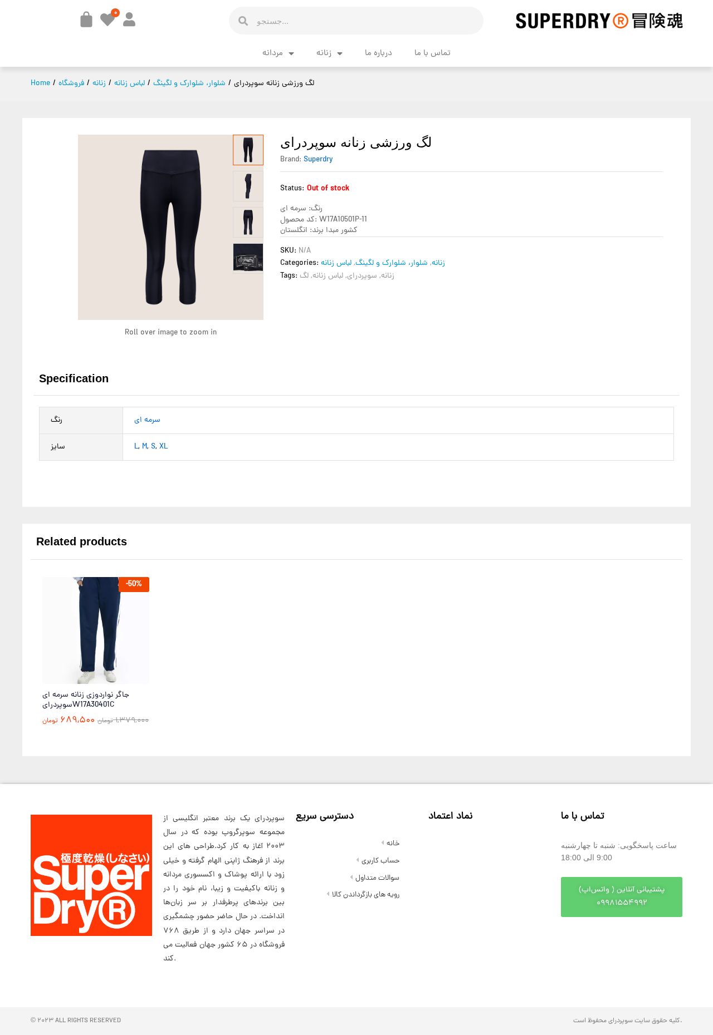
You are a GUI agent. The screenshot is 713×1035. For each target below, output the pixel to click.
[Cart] (86, 19)
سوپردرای (362, 276)
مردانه (272, 53)
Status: (292, 189)
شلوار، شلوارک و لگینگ (391, 263)
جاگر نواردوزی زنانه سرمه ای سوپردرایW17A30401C (85, 701)
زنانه (323, 53)
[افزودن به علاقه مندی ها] (119, 677)
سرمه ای (147, 420)
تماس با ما (432, 53)
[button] (621, 897)
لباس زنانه (336, 263)
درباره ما (378, 53)
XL (163, 447)
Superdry (318, 160)
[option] (96, 659)
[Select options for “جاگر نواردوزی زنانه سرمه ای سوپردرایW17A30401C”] (68, 677)
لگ (304, 276)
